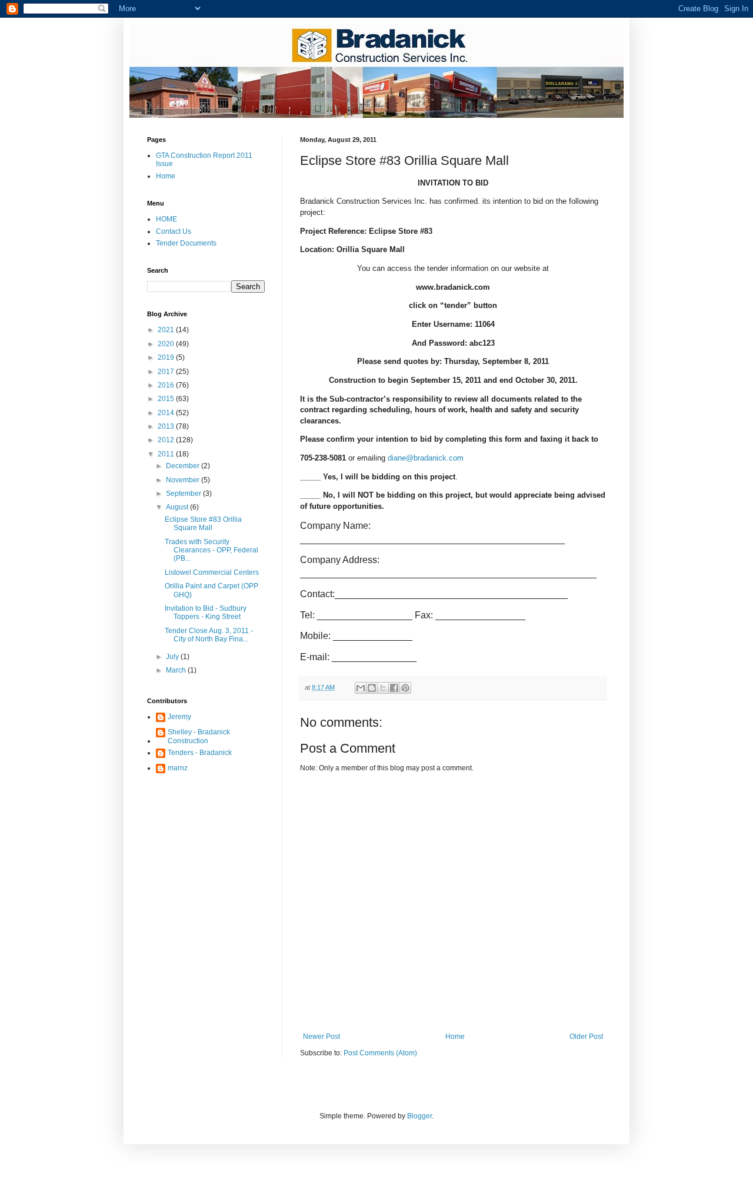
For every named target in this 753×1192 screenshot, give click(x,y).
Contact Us (173, 231)
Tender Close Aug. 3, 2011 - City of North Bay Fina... (209, 635)
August (178, 507)
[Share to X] (383, 688)
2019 (167, 357)
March (177, 670)
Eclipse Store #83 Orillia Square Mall (203, 523)
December (183, 466)
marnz (178, 768)
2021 (167, 330)
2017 (167, 371)
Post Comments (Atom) (380, 1053)
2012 (167, 440)
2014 (167, 413)
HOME (166, 219)
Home (455, 1036)
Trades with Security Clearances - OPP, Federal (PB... (211, 550)
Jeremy (179, 717)
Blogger (419, 1116)
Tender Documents (186, 243)
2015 (167, 399)
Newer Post (321, 1036)
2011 (167, 454)
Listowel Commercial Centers (212, 572)
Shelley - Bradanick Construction (199, 736)
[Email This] (360, 688)
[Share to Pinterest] (405, 688)
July (173, 657)
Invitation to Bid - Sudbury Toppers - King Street (205, 612)
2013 (167, 426)
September (184, 493)
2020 (167, 344)
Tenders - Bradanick (200, 753)
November (183, 480)
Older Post (586, 1036)
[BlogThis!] (372, 688)
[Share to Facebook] (394, 688)
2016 (167, 385)
